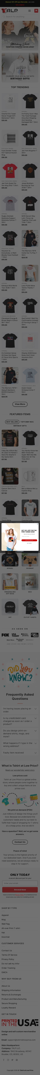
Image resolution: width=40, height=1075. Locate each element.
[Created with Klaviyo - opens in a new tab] (20, 551)
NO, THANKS (29, 543)
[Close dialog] (37, 524)
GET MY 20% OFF (29, 540)
